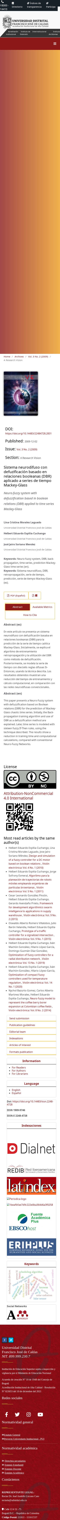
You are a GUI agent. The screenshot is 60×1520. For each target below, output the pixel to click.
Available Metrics (42, 607)
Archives (19, 356)
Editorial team (17, 1031)
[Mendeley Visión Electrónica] (22, 1314)
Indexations (16, 1038)
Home (7, 356)
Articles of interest (20, 1045)
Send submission (19, 1018)
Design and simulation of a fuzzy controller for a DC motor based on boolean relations (32, 859)
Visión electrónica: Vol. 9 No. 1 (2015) (30, 939)
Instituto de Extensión (25, 32)
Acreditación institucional (12, 32)
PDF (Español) (17, 595)
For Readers (19, 1067)
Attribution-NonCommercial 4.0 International (28, 796)
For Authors (19, 1070)
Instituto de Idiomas (54, 32)
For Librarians (20, 1073)
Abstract (17, 607)
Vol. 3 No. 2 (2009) (38, 356)
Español (16, 1093)
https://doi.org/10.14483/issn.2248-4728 (30, 1103)
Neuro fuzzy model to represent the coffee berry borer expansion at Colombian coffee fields (32, 1002)
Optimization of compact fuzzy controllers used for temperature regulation (28, 978)
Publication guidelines (22, 1025)
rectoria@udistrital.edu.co (14, 1500)
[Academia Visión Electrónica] (11, 1314)
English (16, 1090)
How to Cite (30, 615)
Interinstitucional (39, 31)
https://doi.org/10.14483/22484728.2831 (28, 433)
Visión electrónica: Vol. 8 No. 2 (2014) (30, 1010)
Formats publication (21, 1052)
